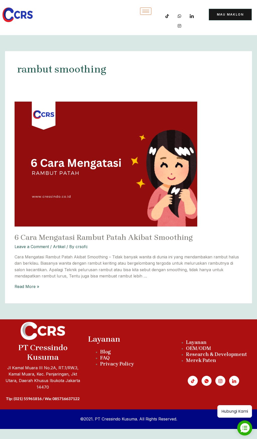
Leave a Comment (32, 246)
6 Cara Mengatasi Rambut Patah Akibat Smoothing (104, 237)
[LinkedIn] (192, 15)
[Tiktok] (167, 15)
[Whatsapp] (207, 381)
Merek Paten (201, 360)
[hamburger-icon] (145, 11)
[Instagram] (220, 381)
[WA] (179, 15)
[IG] (179, 25)
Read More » (27, 286)
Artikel (59, 246)
